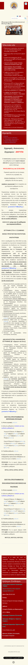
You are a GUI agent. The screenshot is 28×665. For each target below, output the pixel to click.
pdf (14, 422)
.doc (11, 630)
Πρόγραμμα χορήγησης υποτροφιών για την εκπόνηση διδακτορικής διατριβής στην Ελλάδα (14, 49)
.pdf (13, 630)
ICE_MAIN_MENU (26, 4)
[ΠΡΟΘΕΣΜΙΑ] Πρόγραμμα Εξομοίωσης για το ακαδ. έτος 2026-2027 (14, 115)
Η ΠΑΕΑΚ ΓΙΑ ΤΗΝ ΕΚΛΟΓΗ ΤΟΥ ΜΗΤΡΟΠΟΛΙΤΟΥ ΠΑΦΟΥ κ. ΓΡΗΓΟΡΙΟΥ (14, 93)
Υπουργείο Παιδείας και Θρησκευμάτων (12, 609)
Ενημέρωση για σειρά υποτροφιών (13, 127)
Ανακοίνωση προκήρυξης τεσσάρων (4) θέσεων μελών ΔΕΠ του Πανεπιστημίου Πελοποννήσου (15, 79)
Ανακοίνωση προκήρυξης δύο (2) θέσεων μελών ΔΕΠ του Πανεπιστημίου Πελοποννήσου (15, 59)
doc (16, 422)
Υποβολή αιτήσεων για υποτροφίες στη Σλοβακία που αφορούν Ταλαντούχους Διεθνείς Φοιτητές (14, 73)
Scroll (13, 662)
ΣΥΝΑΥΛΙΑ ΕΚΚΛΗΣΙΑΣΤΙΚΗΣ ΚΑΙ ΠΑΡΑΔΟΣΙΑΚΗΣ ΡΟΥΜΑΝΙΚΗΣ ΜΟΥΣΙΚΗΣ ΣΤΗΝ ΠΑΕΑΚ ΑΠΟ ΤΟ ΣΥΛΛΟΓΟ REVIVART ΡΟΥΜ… (13, 39)
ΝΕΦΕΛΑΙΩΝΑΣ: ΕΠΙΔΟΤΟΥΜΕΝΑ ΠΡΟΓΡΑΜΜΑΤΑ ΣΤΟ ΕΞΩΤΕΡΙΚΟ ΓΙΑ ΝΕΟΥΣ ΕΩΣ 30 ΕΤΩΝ (14, 68)
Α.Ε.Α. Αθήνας (6, 612)
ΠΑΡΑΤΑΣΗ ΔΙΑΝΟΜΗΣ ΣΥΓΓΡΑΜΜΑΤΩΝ (14, 90)
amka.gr (6, 318)
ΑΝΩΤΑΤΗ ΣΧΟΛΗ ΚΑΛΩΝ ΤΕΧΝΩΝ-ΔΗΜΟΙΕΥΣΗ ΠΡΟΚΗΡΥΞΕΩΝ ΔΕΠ (13, 63)
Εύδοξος (4, 597)
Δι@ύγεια (4, 606)
